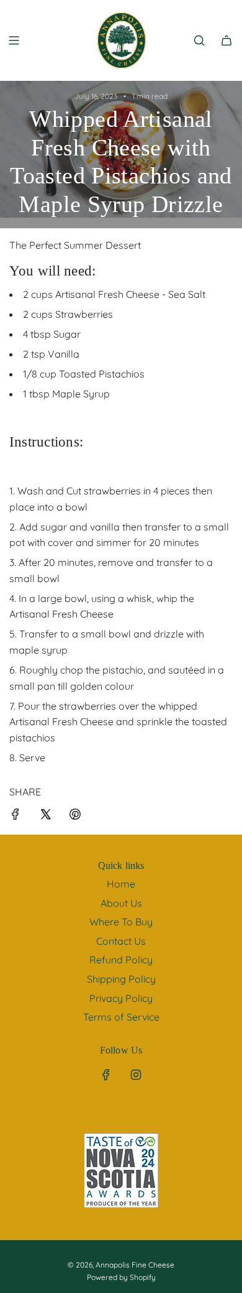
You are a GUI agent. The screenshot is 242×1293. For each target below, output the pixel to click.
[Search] (199, 40)
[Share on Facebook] (15, 816)
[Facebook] (106, 1074)
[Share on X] (45, 816)
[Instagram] (136, 1074)
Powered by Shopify (121, 1277)
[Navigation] (13, 40)
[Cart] (226, 40)
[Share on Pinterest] (75, 816)
